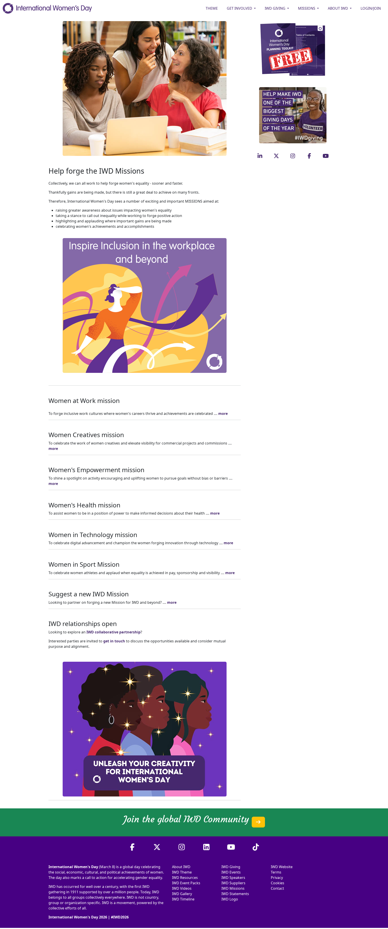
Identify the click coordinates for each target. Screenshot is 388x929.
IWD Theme (182, 872)
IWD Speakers (233, 877)
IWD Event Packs (186, 882)
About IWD (181, 866)
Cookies (277, 882)
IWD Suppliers (233, 882)
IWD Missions (233, 888)
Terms (276, 872)
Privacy (277, 877)
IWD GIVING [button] (275, 8)
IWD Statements (235, 893)
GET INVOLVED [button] (240, 8)
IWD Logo (229, 899)
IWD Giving (230, 866)
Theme (212, 8)
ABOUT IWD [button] (338, 8)
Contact (277, 888)
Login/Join (371, 8)
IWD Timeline (183, 899)
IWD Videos (182, 888)
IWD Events (231, 872)
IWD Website (282, 866)
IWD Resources (185, 877)
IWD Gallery (182, 893)
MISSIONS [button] (307, 8)
